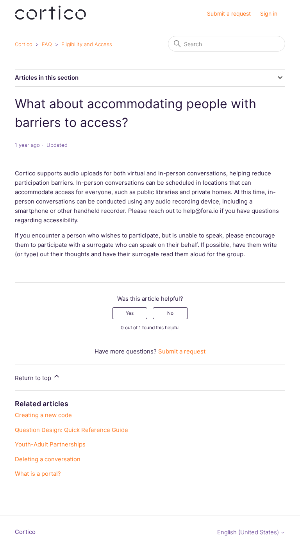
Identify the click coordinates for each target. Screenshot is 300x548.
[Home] (50, 17)
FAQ (47, 44)
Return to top (34, 378)
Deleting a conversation (47, 459)
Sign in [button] (268, 13)
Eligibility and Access (86, 44)
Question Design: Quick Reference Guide (71, 430)
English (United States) (248, 532)
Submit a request (229, 13)
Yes (130, 313)
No (170, 313)
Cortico (23, 44)
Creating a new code (43, 415)
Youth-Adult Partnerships (50, 444)
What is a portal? (38, 473)
